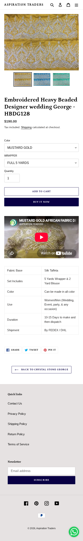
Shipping (26, 127)
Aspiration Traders (24, 4)
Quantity (9, 171)
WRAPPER (10, 155)
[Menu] (76, 5)
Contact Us (15, 403)
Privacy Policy (17, 413)
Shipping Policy (17, 423)
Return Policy (16, 434)
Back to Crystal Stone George (44, 369)
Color (7, 140)
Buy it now (41, 201)
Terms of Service (18, 444)
